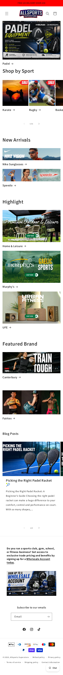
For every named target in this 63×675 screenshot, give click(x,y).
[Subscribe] (48, 617)
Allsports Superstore (19, 657)
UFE (5, 327)
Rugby (33, 110)
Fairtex (7, 418)
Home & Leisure (13, 246)
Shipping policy (31, 662)
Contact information (51, 662)
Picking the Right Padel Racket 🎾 (29, 482)
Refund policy (39, 657)
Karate (7, 110)
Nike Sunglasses (13, 164)
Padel (6, 63)
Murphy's (8, 287)
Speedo (8, 185)
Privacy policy (54, 657)
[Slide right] (39, 123)
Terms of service (14, 662)
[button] (6, 13)
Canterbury (10, 377)
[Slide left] (24, 123)
